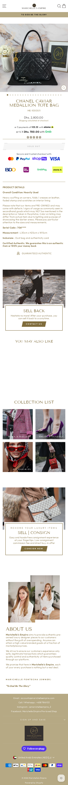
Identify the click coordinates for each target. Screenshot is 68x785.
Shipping (23, 120)
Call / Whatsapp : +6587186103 (34, 702)
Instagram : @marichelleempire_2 (34, 706)
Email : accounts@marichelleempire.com (34, 698)
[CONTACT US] (34, 301)
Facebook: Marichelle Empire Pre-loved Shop (34, 711)
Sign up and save (33, 719)
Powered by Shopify (34, 783)
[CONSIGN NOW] (34, 522)
